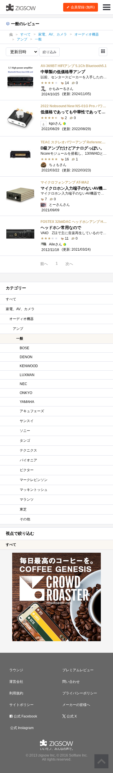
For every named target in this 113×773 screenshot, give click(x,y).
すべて (11, 299)
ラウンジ (16, 670)
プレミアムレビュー (78, 670)
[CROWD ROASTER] (56, 597)
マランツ (27, 500)
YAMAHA (27, 402)
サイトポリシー (21, 705)
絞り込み (50, 52)
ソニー (25, 431)
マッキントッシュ (34, 490)
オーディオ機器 (21, 319)
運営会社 (16, 682)
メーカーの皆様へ (76, 705)
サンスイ (27, 421)
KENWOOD (29, 366)
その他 (25, 519)
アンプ (18, 329)
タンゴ (25, 441)
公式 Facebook (25, 716)
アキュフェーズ (32, 411)
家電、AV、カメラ (20, 309)
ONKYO (26, 393)
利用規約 (16, 693)
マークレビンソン (34, 480)
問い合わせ (71, 682)
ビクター (27, 470)
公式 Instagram (21, 728)
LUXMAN (27, 375)
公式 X (71, 716)
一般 (19, 338)
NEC (23, 384)
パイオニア (28, 460)
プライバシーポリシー (79, 693)
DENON (26, 357)
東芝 (23, 509)
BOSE (24, 348)
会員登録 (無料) (82, 7)
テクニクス (28, 450)
